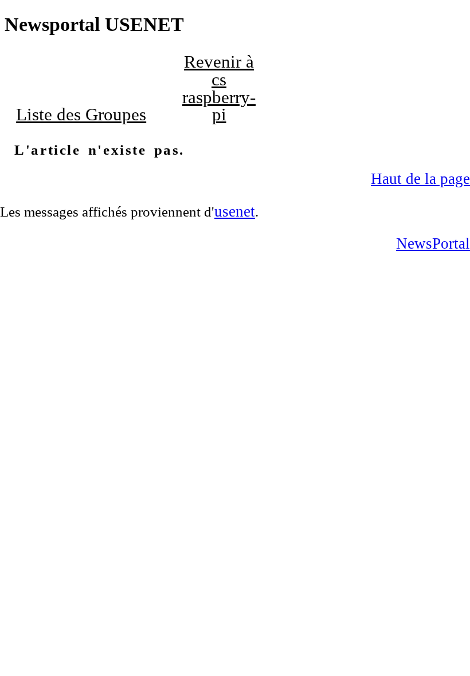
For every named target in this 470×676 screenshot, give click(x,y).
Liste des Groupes (81, 114)
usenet (234, 211)
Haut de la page (420, 178)
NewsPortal (433, 243)
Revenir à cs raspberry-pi (219, 88)
